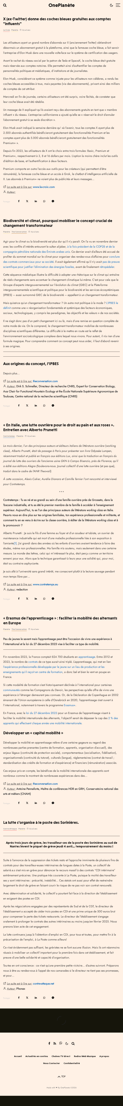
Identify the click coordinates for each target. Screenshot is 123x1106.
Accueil (18, 1056)
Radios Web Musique (85, 1056)
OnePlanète (62, 5)
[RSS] (55, 1043)
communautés (11, 690)
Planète (14, 30)
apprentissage (86, 657)
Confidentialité (72, 1063)
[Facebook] (49, 1043)
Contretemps (9, 436)
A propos (104, 1056)
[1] (15, 543)
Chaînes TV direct (61, 1056)
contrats (33, 662)
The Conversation (19, 232)
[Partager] (19, 201)
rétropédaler (107, 267)
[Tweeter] (27, 201)
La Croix (6, 30)
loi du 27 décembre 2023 (41, 713)
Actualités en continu (36, 1056)
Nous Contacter (51, 1063)
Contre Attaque (10, 829)
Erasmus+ (69, 705)
